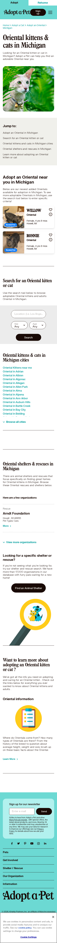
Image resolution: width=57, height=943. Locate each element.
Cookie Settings (28, 937)
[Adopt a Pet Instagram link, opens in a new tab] (39, 843)
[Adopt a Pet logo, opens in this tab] (28, 899)
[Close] (53, 916)
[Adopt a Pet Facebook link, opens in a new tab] (12, 843)
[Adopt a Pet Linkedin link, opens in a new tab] (45, 843)
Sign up (37, 12)
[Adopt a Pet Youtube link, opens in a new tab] (32, 843)
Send (44, 811)
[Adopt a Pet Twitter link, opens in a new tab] (19, 843)
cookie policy (25, 928)
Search (28, 337)
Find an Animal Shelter (28, 588)
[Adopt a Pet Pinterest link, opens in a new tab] (26, 843)
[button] (51, 210)
